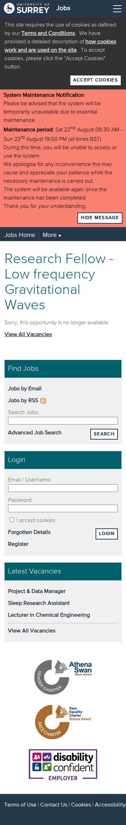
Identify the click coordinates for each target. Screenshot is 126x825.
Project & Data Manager (36, 591)
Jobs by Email (25, 389)
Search (104, 434)
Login (107, 533)
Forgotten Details (29, 532)
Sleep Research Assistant (39, 603)
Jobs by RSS (23, 401)
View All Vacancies (28, 335)
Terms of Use (20, 805)
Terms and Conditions (48, 33)
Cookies (81, 805)
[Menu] (117, 8)
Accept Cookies (95, 80)
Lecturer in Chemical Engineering (49, 615)
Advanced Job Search (35, 433)
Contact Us (53, 805)
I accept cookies (35, 520)
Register (18, 544)
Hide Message (100, 218)
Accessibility (110, 805)
